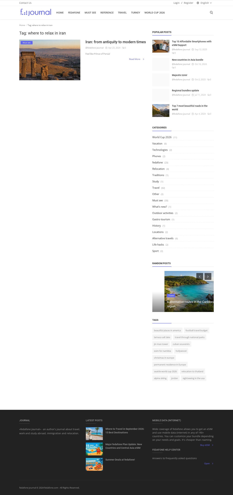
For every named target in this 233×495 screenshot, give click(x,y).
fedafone (74, 12)
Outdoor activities (162, 213)
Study (155, 181)
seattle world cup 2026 (165, 371)
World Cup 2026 (154, 12)
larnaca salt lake (162, 337)
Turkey (135, 12)
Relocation (158, 168)
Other (155, 194)
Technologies (160, 149)
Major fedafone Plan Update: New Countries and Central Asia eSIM (123, 446)
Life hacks (158, 244)
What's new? (159, 206)
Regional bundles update (185, 90)
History (156, 225)
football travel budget (197, 330)
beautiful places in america (167, 330)
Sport (155, 251)
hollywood (181, 350)
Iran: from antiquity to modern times (115, 42)
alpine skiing (160, 378)
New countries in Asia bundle (187, 59)
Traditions (158, 175)
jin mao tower (161, 344)
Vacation (157, 143)
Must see (157, 200)
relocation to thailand (192, 371)
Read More (135, 59)
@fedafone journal (94, 47)
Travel (122, 12)
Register (188, 2)
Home (60, 12)
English (205, 2)
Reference (107, 12)
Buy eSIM (205, 445)
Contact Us (25, 2)
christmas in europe (164, 357)
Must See (90, 12)
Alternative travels (162, 238)
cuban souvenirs (181, 344)
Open (207, 463)
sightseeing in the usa (194, 378)
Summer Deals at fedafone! (120, 459)
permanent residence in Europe (170, 364)
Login (176, 2)
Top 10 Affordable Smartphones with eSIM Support (192, 43)
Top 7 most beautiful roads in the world (190, 107)
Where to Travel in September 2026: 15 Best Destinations (124, 431)
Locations (158, 232)
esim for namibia (162, 350)
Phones (156, 156)
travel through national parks (190, 337)
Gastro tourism (161, 219)
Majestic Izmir (179, 75)
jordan (174, 378)
